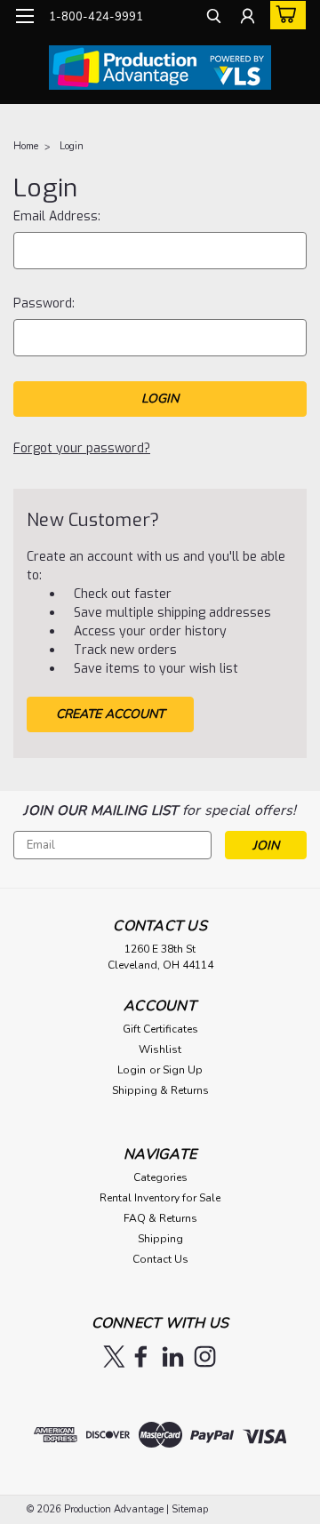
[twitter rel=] (114, 1356)
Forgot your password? (81, 448)
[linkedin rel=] (173, 1356)
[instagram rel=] (205, 1356)
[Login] (247, 18)
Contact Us (160, 1259)
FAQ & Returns (160, 1218)
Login (72, 146)
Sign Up (183, 1070)
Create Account (110, 714)
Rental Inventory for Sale (160, 1198)
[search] (214, 18)
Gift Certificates (160, 1029)
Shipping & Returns (160, 1090)
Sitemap (190, 1509)
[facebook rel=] (141, 1356)
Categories (160, 1177)
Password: (44, 303)
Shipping (160, 1239)
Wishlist (160, 1049)
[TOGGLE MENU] (24, 16)
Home (25, 146)
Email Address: (56, 216)
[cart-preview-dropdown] (284, 15)
